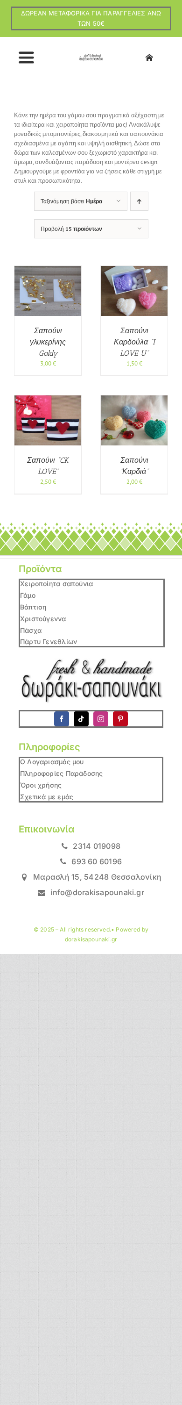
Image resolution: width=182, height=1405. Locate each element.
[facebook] (61, 718)
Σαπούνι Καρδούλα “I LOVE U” (134, 342)
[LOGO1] (91, 57)
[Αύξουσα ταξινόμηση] (139, 201)
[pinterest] (120, 718)
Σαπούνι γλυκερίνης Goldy (48, 342)
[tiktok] (81, 718)
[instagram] (100, 718)
